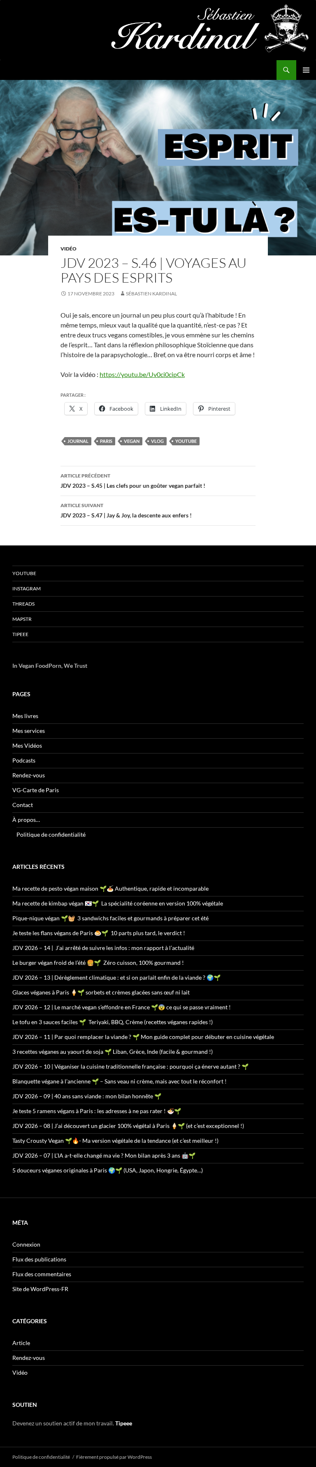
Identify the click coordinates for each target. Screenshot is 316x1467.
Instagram (26, 588)
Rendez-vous (28, 775)
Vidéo (68, 249)
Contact (22, 804)
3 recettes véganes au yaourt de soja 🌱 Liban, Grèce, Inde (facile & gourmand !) (112, 1051)
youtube (186, 441)
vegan (131, 441)
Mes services (28, 730)
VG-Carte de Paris (35, 789)
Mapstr (22, 619)
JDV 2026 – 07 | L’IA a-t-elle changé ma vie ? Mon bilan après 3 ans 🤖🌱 (103, 1155)
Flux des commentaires (41, 1273)
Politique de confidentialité (51, 834)
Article (21, 1342)
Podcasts (23, 760)
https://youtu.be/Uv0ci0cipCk (142, 374)
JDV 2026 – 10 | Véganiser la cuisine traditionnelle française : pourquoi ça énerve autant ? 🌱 (130, 1066)
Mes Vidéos (27, 745)
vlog (157, 441)
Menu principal (306, 70)
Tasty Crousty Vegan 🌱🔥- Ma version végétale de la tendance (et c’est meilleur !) (115, 1140)
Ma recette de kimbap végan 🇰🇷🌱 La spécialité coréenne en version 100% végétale (117, 903)
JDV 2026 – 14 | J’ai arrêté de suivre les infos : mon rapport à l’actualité (103, 947)
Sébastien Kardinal (151, 293)
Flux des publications (39, 1259)
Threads (23, 604)
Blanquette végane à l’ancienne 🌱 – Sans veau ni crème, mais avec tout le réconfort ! (119, 1081)
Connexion (26, 1244)
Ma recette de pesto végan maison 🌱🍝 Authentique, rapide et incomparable (110, 888)
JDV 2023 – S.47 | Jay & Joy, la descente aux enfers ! (126, 510)
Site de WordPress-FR (40, 1288)
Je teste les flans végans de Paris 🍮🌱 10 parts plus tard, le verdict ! (98, 932)
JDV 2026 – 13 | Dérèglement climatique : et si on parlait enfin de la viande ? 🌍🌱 (116, 977)
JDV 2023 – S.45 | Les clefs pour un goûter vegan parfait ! (132, 481)
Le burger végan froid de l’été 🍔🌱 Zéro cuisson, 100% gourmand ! (98, 962)
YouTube (24, 573)
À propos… (26, 819)
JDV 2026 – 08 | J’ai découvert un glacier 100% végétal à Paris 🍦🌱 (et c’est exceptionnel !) (128, 1125)
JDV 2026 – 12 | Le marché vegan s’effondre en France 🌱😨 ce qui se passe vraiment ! (121, 1007)
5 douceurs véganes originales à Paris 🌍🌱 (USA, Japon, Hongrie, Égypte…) (107, 1170)
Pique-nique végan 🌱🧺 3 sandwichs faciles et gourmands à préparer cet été (110, 918)
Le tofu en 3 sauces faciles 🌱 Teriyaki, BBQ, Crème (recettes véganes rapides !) (112, 1021)
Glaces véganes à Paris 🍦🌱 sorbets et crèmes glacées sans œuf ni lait (101, 992)
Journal (77, 441)
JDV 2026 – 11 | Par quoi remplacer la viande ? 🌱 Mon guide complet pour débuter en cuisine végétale (143, 1036)
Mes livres (25, 715)
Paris (106, 441)
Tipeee (20, 634)
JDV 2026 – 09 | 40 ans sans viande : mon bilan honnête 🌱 (86, 1096)
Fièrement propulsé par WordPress (114, 1457)
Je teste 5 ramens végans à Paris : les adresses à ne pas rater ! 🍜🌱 (96, 1110)
